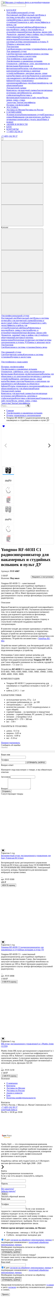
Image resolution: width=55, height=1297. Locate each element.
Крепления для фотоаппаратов (19, 67)
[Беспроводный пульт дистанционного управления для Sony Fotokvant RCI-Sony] (27, 848)
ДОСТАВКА (12, 107)
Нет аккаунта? (7, 1189)
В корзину (8, 885)
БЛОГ (9, 127)
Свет (8, 49)
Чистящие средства (20, 76)
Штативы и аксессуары (23, 20)
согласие (12, 1287)
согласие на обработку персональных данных (31, 1240)
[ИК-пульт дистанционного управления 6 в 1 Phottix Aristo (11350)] (27, 1036)
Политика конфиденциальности (21, 1098)
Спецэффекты (29, 102)
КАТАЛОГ (11, 10)
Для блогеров (12, 46)
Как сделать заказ (33, 119)
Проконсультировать (10, 743)
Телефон (5, 760)
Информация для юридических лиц (29, 117)
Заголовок (5, 777)
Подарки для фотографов (17, 105)
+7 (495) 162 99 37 (14, 131)
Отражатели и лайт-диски (28, 22)
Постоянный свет (14, 15)
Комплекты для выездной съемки (21, 90)
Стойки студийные (20, 323)
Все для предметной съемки (21, 320)
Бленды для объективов (22, 388)
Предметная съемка (20, 54)
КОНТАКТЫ (12, 129)
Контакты (10, 1085)
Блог (8, 1095)
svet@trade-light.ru (9, 1110)
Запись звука (46, 49)
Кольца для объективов (31, 83)
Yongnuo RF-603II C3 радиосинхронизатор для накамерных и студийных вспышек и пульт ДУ (22, 948)
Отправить (6, 791)
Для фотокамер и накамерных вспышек (24, 61)
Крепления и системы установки (26, 49)
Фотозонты (18, 27)
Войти (4, 1194)
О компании (12, 1083)
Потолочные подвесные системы (28, 340)
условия (50, 1285)
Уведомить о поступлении (42, 577)
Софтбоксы (28, 27)
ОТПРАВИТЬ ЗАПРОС (36, 763)
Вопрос (4, 788)
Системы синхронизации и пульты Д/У (26, 341)
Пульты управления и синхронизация (20, 81)
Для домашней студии (16, 51)
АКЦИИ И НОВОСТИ (17, 124)
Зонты (20, 102)
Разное (20, 85)
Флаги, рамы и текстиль (25, 29)
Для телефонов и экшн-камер (19, 59)
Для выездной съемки (16, 88)
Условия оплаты (13, 114)
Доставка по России (34, 110)
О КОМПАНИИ (13, 112)
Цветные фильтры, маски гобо (38, 32)
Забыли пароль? (8, 1191)
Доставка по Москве (15, 110)
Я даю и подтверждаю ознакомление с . (27, 1242)
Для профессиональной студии (20, 12)
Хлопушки (24, 37)
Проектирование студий (32, 114)
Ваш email (5, 1262)
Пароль (4, 1183)
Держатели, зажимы (15, 34)
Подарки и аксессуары (26, 56)
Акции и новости (14, 1093)
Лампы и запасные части (19, 44)
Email (3, 1178)
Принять (5, 1294)
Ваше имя (5, 754)
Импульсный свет (30, 15)
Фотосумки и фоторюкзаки (27, 398)
